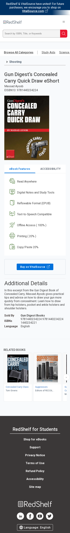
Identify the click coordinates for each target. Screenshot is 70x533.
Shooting (15, 61)
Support (35, 447)
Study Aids (48, 52)
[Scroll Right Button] (66, 377)
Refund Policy (35, 471)
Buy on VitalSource (33, 266)
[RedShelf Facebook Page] (30, 518)
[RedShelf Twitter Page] (49, 518)
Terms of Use (35, 463)
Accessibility (35, 479)
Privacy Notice (35, 455)
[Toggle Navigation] (63, 22)
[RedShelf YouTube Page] (39, 518)
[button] (34, 181)
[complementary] (35, 370)
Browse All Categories (18, 52)
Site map (35, 487)
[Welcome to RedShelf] (12, 22)
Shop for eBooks (35, 439)
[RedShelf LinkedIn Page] (20, 518)
